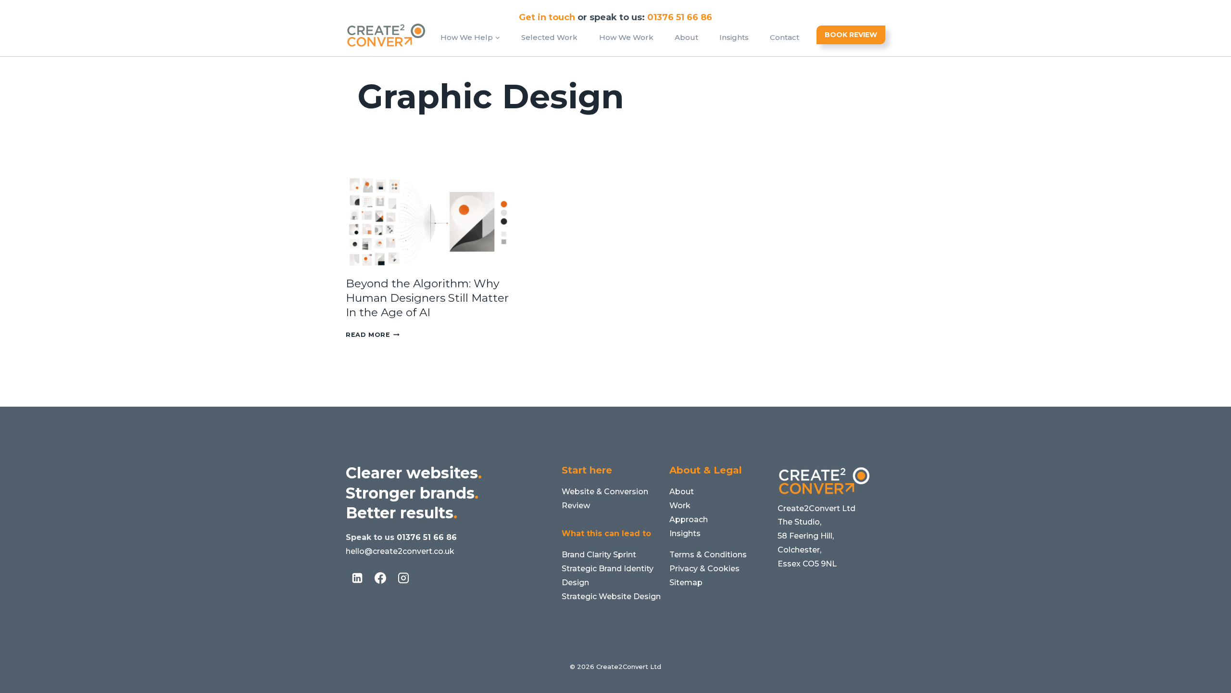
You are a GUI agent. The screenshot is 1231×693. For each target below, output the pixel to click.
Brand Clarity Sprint (599, 554)
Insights (734, 37)
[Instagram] (403, 578)
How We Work (626, 37)
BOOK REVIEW (851, 34)
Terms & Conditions (708, 554)
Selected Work (549, 37)
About (686, 37)
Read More (373, 334)
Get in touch (547, 17)
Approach (688, 519)
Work (680, 505)
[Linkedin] (357, 578)
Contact (784, 37)
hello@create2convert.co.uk (400, 551)
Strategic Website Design (611, 596)
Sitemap (686, 582)
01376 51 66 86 (427, 537)
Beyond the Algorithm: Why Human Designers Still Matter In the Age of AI (427, 298)
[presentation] (429, 222)
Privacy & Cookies (704, 568)
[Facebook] (380, 578)
